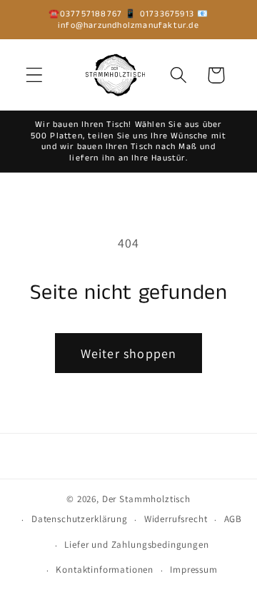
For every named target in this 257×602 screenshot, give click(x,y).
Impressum (194, 569)
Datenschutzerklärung (79, 519)
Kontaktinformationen (104, 569)
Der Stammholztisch (146, 499)
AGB (233, 519)
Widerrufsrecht (176, 519)
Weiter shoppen (129, 353)
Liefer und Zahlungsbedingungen (136, 545)
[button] (35, 75)
